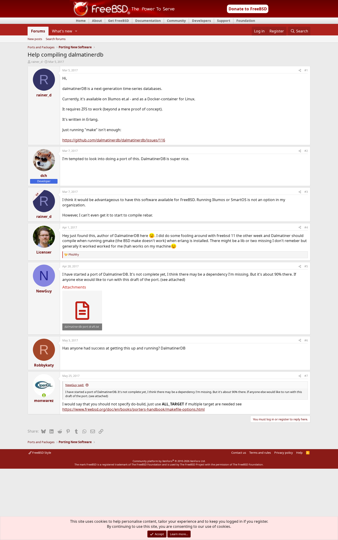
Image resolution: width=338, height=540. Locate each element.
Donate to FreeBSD (248, 9)
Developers (201, 20)
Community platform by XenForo (169, 461)
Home (81, 20)
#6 (306, 340)
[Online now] (44, 395)
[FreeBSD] (122, 15)
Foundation (245, 20)
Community (176, 20)
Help (299, 452)
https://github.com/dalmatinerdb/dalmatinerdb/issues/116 (113, 140)
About (97, 20)
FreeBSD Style (41, 452)
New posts (35, 39)
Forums (38, 31)
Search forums (56, 39)
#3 (306, 192)
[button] (76, 31)
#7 (306, 376)
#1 (306, 70)
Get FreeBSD (118, 20)
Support (223, 20)
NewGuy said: (74, 385)
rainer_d (37, 62)
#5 (306, 266)
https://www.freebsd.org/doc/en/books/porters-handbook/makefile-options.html (133, 409)
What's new (62, 31)
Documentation (148, 20)
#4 (306, 227)
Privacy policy (283, 452)
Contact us (238, 452)
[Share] (300, 70)
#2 (306, 151)
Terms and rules (260, 452)
